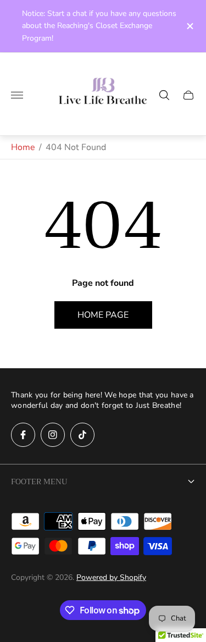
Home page (103, 315)
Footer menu (39, 481)
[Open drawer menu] (17, 95)
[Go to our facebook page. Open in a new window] (23, 435)
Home (23, 147)
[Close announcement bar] (189, 26)
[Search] (164, 95)
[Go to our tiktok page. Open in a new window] (82, 435)
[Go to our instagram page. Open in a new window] (53, 435)
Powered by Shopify (111, 577)
